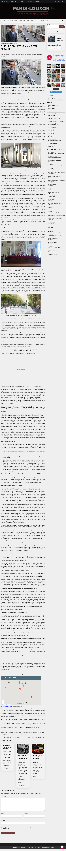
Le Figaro (50, 188)
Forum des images (52, 123)
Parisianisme (51, 236)
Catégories (50, 95)
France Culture (51, 177)
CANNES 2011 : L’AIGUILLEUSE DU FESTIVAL (7, 747)
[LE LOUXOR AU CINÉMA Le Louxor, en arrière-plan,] (63, 85)
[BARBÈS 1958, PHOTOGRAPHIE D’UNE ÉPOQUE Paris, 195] (54, 75)
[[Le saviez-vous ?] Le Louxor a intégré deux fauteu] (58, 85)
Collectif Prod (51, 119)
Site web (3, 820)
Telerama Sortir (51, 249)
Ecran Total (50, 168)
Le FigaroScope (51, 199)
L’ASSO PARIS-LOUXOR (12, 20)
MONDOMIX (50, 234)
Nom (2, 813)
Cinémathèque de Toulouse (54, 116)
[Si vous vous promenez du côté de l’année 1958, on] (58, 80)
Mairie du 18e (51, 132)
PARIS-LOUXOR (29, 1)
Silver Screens (51, 145)
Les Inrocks (50, 216)
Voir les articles (52, 48)
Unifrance (50, 146)
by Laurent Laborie (4, 51)
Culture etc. (14, 43)
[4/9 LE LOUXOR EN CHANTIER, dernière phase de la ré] (54, 66)
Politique (4, 734)
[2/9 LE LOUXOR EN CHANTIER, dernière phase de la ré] (63, 66)
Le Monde (50, 202)
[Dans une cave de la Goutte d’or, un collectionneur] (63, 80)
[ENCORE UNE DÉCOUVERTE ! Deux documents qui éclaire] (63, 75)
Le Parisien (50, 207)
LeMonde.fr (50, 214)
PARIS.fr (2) (50, 136)
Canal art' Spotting (52, 113)
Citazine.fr (50, 159)
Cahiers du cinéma (52, 156)
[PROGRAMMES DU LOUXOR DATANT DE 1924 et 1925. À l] (49, 80)
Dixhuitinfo (50, 161)
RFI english (50, 239)
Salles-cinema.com (52, 143)
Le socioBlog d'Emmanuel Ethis (55, 129)
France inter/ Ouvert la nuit (54, 182)
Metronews (50, 227)
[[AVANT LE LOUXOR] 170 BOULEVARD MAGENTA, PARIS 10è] (54, 85)
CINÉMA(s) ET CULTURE (14, 1)
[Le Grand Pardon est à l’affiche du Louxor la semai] (63, 71)
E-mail (26, 813)
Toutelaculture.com (52, 254)
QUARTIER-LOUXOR (4, 1)
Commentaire (4, 796)
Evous (49, 171)
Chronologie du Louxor (53, 105)
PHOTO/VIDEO (22, 1)
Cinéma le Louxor (52, 115)
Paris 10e (42, 732)
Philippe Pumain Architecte (54, 140)
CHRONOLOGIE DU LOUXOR (32, 20)
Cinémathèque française (54, 118)
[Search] (63, 21)
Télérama (50, 246)
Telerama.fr (50, 251)
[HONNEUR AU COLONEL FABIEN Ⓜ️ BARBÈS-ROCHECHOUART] (49, 85)
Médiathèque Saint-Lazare (29, 732)
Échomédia (50, 164)
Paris (38, 732)
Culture (11, 732)
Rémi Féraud (15, 734)
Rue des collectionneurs (53, 142)
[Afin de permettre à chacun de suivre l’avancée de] (54, 71)
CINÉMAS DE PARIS (44, 20)
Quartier (9, 734)
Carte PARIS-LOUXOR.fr (8, 706)
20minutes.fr (51, 152)
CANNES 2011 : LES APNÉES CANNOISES (37, 757)
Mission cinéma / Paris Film (54, 135)
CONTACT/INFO (36, 1)
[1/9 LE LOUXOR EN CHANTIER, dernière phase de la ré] (49, 71)
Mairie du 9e (51, 133)
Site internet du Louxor (53, 106)
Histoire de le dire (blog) (53, 124)
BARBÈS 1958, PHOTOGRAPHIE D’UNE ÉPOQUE (22, 757)
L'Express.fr (50, 185)
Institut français (52, 126)
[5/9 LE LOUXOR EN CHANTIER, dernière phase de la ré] (49, 66)
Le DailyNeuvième (52, 127)
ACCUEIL (4, 20)
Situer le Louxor (51, 108)
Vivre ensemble (22, 734)
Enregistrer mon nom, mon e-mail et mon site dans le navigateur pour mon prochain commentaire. (23, 827)
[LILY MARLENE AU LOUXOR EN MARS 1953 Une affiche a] (58, 75)
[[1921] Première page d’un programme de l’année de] (54, 80)
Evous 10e (50, 175)
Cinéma (6, 732)
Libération (50, 219)
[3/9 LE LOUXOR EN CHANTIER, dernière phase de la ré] (58, 66)
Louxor (20, 732)
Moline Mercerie (51, 231)
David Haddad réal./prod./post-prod (56, 121)
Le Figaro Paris (51, 196)
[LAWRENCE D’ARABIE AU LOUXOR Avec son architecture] (49, 75)
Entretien (16, 732)
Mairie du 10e (51, 130)
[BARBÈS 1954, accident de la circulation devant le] (58, 71)
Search (48, 24)
